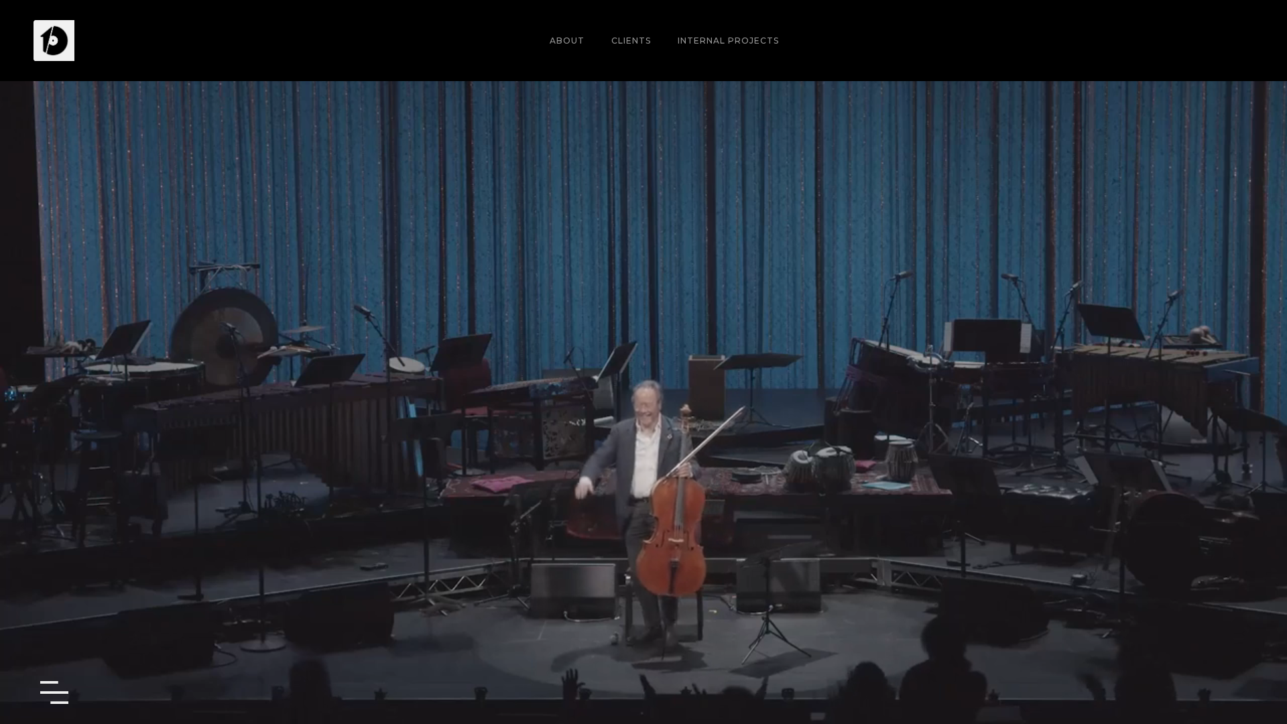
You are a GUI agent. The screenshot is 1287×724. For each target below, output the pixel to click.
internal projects (728, 41)
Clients (631, 41)
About (567, 41)
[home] (54, 40)
